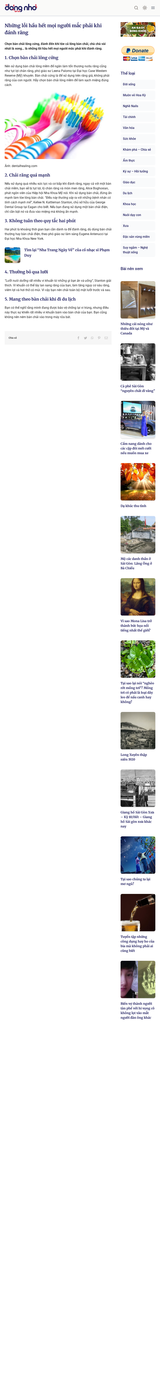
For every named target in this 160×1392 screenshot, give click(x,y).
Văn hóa (128, 128)
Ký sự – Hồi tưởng (135, 171)
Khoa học (129, 204)
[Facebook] (78, 337)
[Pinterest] (99, 337)
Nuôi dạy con (132, 215)
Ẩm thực (129, 160)
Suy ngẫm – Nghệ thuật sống (135, 250)
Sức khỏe (129, 139)
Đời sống (129, 84)
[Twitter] (85, 337)
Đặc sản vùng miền (136, 237)
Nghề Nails (130, 106)
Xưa (126, 226)
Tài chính (129, 117)
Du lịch (127, 193)
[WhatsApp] (92, 337)
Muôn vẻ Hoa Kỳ (134, 95)
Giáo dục (129, 182)
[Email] (106, 337)
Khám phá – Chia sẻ (137, 149)
